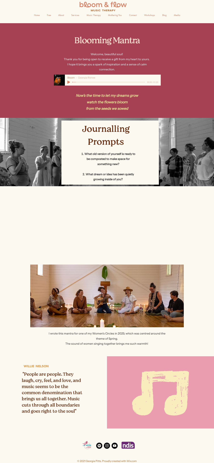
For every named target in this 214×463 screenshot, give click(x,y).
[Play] (68, 82)
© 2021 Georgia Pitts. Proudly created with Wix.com (107, 461)
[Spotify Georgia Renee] (99, 446)
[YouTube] (115, 446)
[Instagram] (107, 446)
